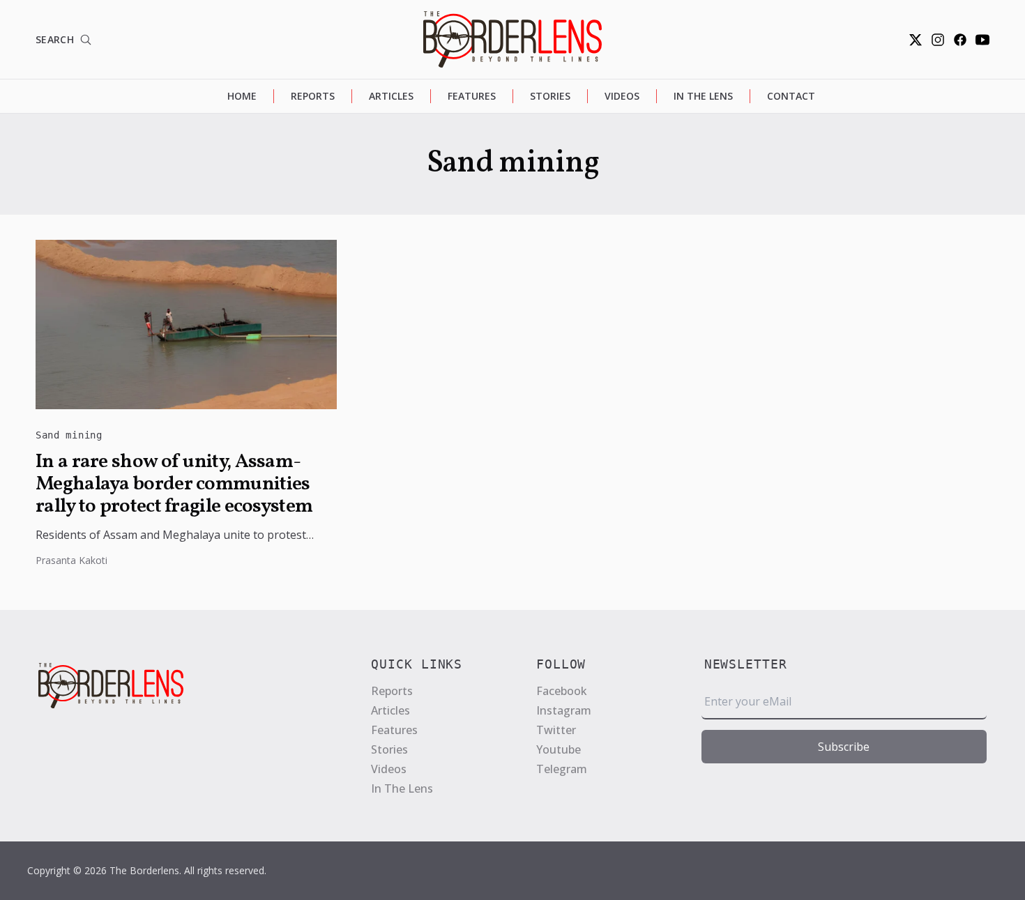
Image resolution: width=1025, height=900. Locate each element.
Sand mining (69, 435)
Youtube (558, 749)
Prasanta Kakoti (71, 560)
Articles (391, 95)
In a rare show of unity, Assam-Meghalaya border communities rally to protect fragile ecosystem (174, 484)
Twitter (556, 730)
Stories (550, 95)
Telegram (561, 769)
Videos (622, 95)
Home (242, 95)
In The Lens (703, 95)
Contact (791, 95)
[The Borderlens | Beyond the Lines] (512, 39)
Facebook (561, 691)
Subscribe (844, 746)
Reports (313, 95)
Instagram (563, 710)
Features (472, 95)
